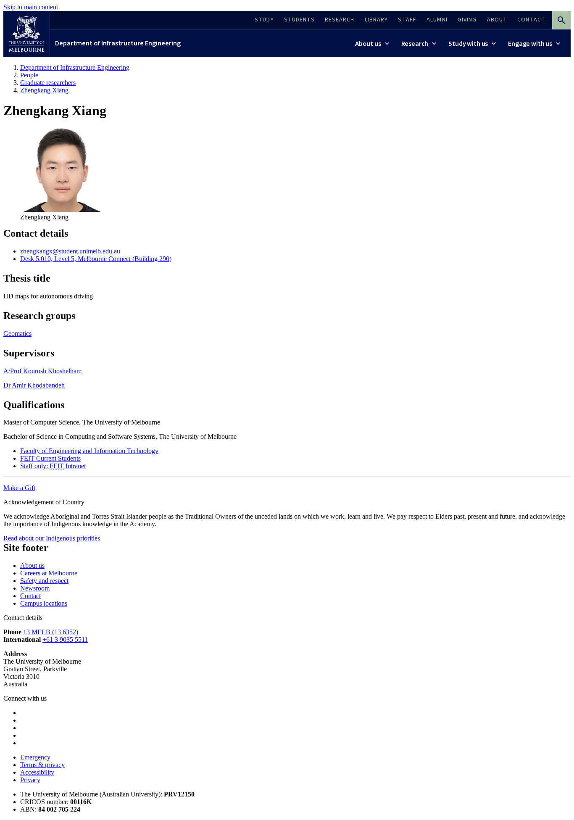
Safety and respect (44, 580)
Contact (30, 595)
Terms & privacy (42, 764)
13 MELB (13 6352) (50, 631)
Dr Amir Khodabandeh (34, 385)
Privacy (30, 779)
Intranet (53, 465)
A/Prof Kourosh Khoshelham (42, 370)
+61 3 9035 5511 (65, 639)
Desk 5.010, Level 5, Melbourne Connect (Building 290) (95, 258)
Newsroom (35, 588)
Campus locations (43, 603)
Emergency (35, 757)
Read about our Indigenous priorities (51, 538)
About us (32, 565)
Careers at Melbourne (48, 573)
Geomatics (17, 333)
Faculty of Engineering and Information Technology (89, 450)
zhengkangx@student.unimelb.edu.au (70, 251)
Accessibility (37, 772)
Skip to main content (30, 7)
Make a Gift (19, 487)
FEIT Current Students (50, 458)
